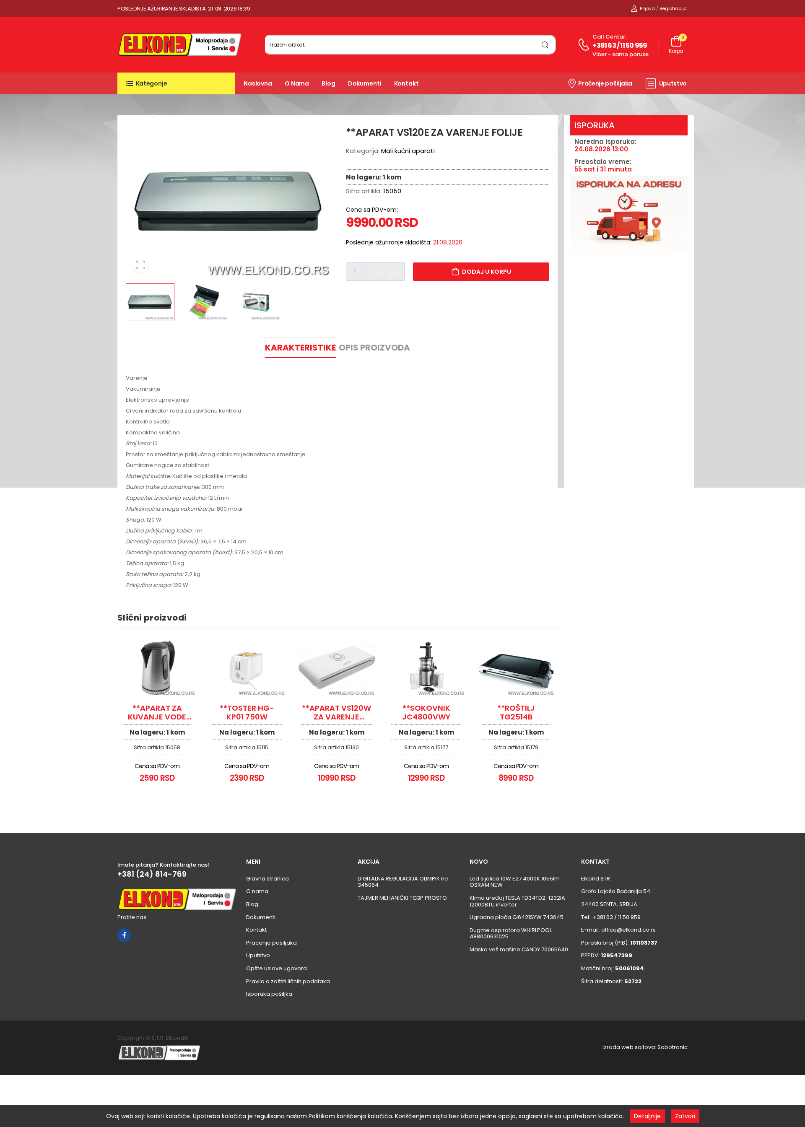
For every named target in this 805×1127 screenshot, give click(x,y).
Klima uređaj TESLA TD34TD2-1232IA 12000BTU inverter (517, 901)
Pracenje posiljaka (271, 943)
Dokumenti (365, 83)
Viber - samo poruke (620, 54)
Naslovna (258, 83)
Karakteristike (300, 347)
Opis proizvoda (374, 347)
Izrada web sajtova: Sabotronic (645, 1047)
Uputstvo (673, 83)
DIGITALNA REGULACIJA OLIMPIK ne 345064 (403, 882)
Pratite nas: (132, 917)
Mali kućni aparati (408, 150)
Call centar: (609, 37)
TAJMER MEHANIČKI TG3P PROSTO (402, 898)
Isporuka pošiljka (269, 994)
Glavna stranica (267, 879)
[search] (545, 45)
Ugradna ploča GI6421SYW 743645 (517, 917)
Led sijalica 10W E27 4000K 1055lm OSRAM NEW (515, 882)
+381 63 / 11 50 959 (619, 45)
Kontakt (406, 83)
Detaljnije (647, 1116)
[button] (176, 83)
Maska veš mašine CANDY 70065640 (519, 949)
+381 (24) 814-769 (152, 874)
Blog (328, 83)
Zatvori (685, 1116)
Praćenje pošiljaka (605, 83)
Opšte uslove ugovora (276, 968)
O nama (297, 83)
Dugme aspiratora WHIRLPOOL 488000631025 (511, 933)
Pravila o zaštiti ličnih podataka (288, 981)
